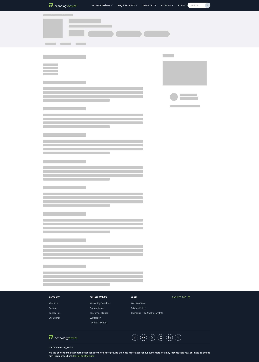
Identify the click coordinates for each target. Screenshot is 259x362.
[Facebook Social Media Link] (135, 337)
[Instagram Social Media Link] (161, 337)
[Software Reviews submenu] (111, 5)
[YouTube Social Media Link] (143, 337)
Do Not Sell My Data (83, 356)
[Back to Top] (181, 297)
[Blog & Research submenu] (136, 5)
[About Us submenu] (172, 5)
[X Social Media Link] (152, 337)
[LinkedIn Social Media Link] (169, 337)
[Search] (207, 5)
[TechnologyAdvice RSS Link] (178, 337)
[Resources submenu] (155, 5)
